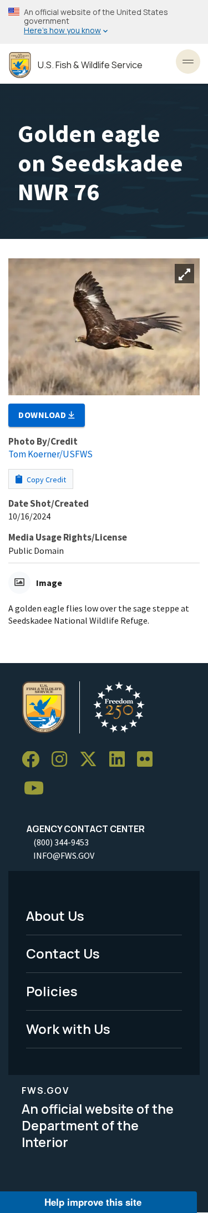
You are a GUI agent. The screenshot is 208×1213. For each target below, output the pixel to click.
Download (43, 414)
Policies (52, 991)
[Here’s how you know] (104, 22)
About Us (55, 915)
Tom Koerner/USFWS (50, 454)
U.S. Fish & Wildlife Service (90, 65)
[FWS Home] (20, 65)
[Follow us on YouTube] (38, 788)
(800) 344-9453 (61, 842)
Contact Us (63, 953)
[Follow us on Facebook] (34, 759)
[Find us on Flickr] (148, 759)
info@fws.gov (63, 855)
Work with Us (68, 1029)
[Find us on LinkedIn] (121, 759)
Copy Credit (45, 480)
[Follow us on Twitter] (92, 759)
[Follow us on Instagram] (63, 759)
